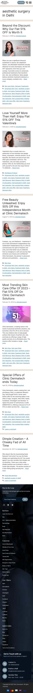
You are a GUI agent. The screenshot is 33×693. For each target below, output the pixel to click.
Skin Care (8, 263)
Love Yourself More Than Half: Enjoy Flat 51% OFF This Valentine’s (16, 118)
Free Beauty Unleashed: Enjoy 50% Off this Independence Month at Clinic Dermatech (16, 206)
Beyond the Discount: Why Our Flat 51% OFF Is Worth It (16, 29)
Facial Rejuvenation (11, 475)
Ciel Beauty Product (11, 173)
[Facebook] (8, 505)
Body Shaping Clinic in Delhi (21, 93)
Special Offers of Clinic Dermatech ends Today (13, 378)
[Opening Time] (4, 676)
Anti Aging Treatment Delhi (16, 91)
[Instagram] (4, 505)
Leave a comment (10, 429)
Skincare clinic (7, 103)
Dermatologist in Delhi (19, 96)
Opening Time (13, 675)
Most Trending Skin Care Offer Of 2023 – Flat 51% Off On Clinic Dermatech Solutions (16, 291)
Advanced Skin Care (11, 88)
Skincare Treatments (21, 86)
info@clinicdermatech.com (16, 671)
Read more (15, 168)
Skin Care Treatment (22, 101)
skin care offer (10, 101)
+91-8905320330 (13, 665)
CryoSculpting (6, 96)
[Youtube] (12, 505)
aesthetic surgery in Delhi (13, 478)
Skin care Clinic (9, 86)
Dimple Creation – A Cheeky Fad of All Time (15, 442)
